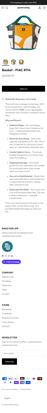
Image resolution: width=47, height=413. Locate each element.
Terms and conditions (10, 389)
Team (4, 289)
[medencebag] (23, 7)
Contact (5, 294)
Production (7, 285)
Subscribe (9, 361)
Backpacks (7, 309)
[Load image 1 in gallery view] (23, 33)
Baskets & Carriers (10, 318)
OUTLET (6, 326)
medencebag (13, 405)
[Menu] (2, 7)
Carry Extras (8, 322)
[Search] (8, 7)
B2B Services (8, 277)
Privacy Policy (26, 389)
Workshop (6, 281)
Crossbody (7, 313)
